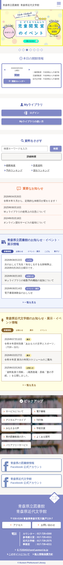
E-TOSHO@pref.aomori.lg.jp (32, 550)
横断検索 (10, 165)
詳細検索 (31, 156)
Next (59, 27)
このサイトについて (19, 554)
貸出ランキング (41, 170)
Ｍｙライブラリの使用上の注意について (25, 211)
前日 (5, 69)
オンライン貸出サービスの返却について (25, 222)
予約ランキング (14, 170)
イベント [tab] (43, 330)
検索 (55, 148)
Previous (3, 27)
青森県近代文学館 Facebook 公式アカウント (26, 480)
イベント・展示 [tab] (34, 251)
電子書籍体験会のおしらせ (20, 293)
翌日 (29, 69)
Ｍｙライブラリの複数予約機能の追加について (29, 280)
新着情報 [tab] (7, 251)
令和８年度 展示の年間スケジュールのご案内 (28, 359)
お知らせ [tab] (19, 251)
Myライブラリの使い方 (31, 121)
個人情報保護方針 (43, 554)
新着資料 (37, 165)
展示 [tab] (31, 330)
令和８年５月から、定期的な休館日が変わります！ (31, 201)
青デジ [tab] (56, 251)
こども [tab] (47, 251)
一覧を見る (30, 302)
